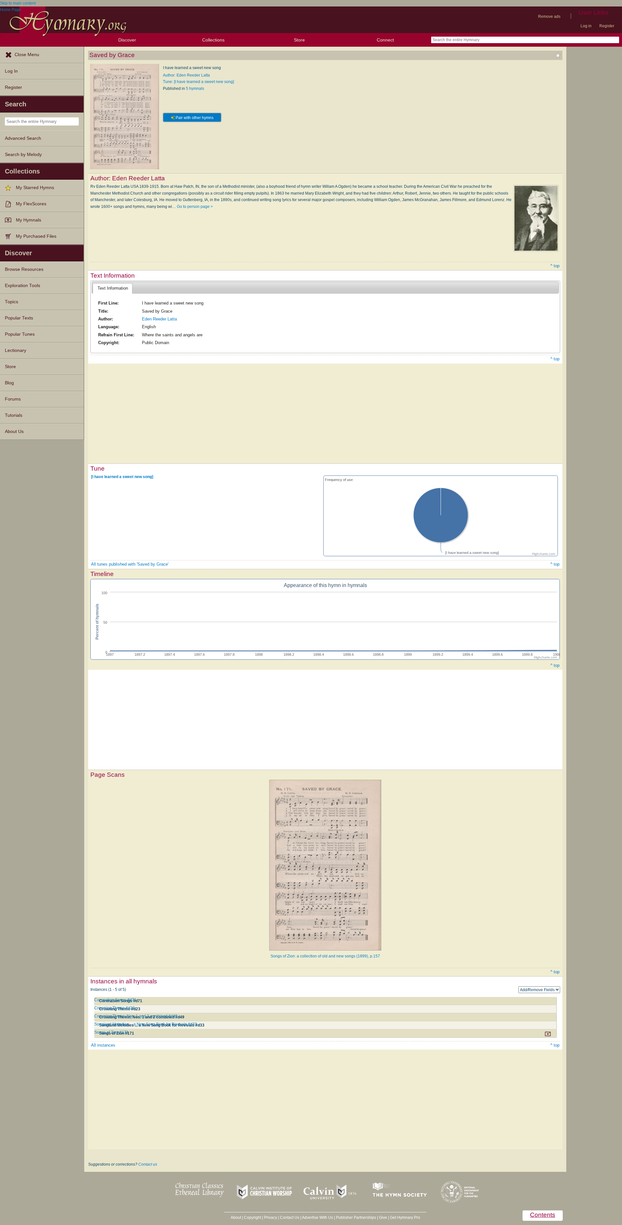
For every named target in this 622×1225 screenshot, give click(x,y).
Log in (586, 26)
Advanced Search (23, 138)
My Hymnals (28, 220)
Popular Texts (19, 318)
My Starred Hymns (35, 187)
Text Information (113, 288)
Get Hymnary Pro (405, 1217)
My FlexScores (31, 203)
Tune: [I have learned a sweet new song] (198, 81)
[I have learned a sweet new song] (122, 476)
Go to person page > (195, 206)
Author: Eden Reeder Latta (186, 75)
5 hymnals (195, 88)
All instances (103, 1045)
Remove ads (549, 16)
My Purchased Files (36, 236)
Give (383, 1217)
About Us (14, 431)
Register (606, 26)
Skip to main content (18, 3)
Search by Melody (23, 154)
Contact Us (289, 1217)
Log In (11, 71)
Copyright (252, 1217)
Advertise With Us (317, 1217)
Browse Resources (24, 269)
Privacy (270, 1217)
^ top (554, 265)
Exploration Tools (22, 285)
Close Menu (27, 54)
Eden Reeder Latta (159, 319)
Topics (11, 301)
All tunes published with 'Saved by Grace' (129, 564)
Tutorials (13, 415)
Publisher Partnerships (356, 1217)
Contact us (147, 1164)
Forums (13, 399)
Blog (9, 382)
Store (299, 39)
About (236, 1217)
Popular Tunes (20, 334)
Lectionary (15, 350)
